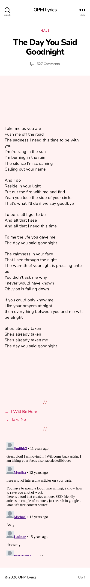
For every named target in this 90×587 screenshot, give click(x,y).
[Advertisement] (45, 103)
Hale (44, 31)
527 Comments (48, 63)
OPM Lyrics (44, 9)
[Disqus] (45, 498)
